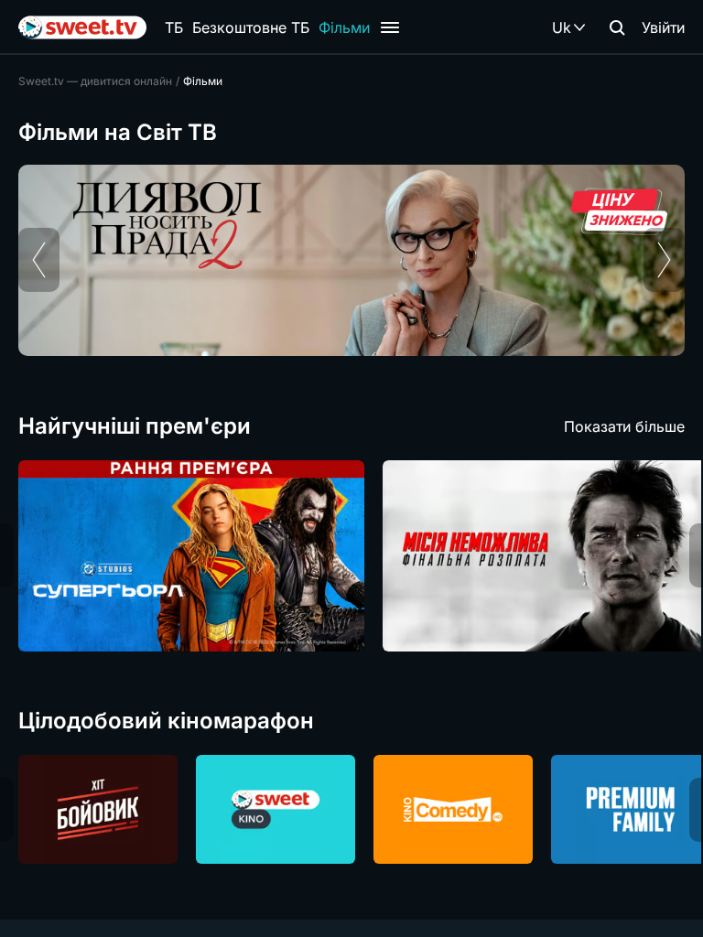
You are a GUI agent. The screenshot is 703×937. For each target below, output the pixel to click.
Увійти (663, 27)
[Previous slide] (38, 260)
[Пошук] (617, 27)
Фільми (344, 27)
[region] (351, 260)
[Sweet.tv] (82, 27)
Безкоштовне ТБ (250, 27)
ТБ (174, 27)
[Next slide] (664, 260)
